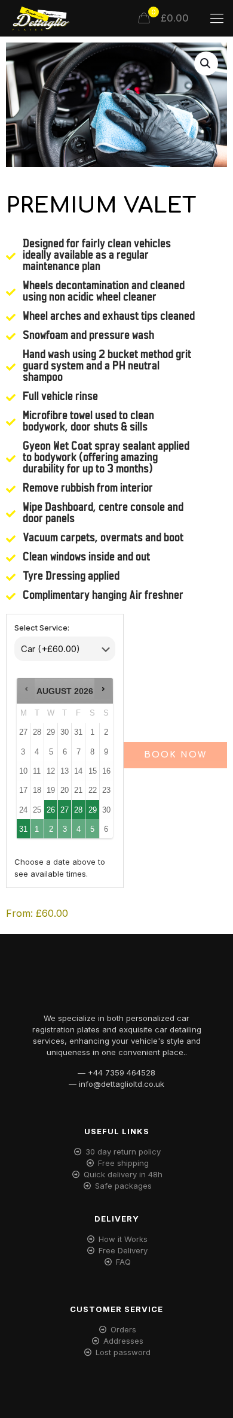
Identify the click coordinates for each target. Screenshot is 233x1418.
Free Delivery (123, 1250)
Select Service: (41, 627)
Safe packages (123, 1185)
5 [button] (93, 826)
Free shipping (123, 1163)
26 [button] (51, 807)
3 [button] (65, 826)
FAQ (123, 1261)
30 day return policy (123, 1151)
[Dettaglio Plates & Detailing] (41, 18)
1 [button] (37, 826)
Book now (175, 754)
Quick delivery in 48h (123, 1174)
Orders (123, 1329)
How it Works (123, 1239)
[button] (206, 63)
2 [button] (51, 826)
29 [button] (93, 807)
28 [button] (79, 807)
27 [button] (65, 807)
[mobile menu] (217, 18)
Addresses (123, 1341)
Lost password (123, 1352)
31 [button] (23, 826)
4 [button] (79, 826)
